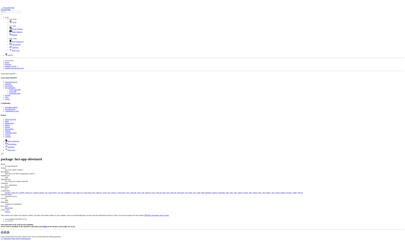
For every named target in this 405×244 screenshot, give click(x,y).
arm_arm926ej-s (66, 193)
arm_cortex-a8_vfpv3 (133, 193)
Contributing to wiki (12, 111)
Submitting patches (11, 107)
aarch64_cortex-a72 (25, 193)
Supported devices (11, 82)
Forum (7, 99)
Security (8, 95)
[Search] (2, 14)
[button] (7, 17)
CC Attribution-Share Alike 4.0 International (15, 238)
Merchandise (9, 129)
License (7, 135)
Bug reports (9, 208)
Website (7, 131)
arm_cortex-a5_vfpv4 (99, 193)
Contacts (8, 136)
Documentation (10, 88)
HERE (45, 226)
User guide (13, 91)
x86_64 (300, 193)
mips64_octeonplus (218, 193)
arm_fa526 (188, 193)
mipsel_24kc (248, 193)
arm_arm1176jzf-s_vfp (52, 193)
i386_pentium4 (206, 193)
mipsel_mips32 (280, 193)
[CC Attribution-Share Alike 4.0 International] (5, 233)
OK (146, 215)
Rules (7, 121)
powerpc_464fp (291, 193)
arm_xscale (196, 193)
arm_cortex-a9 (146, 193)
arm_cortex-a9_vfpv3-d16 (175, 193)
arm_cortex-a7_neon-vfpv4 (116, 193)
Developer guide (14, 93)
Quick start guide (15, 90)
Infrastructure (9, 123)
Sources (7, 212)
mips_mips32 (238, 193)
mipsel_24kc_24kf (259, 193)
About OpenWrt (10, 119)
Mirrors (7, 125)
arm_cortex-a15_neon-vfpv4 (81, 193)
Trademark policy (11, 133)
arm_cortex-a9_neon (159, 193)
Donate (7, 127)
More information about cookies (158, 215)
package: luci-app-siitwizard (14, 68)
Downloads (9, 86)
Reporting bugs (10, 109)
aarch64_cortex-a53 (11, 193)
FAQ (6, 97)
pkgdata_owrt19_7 (11, 66)
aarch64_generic (38, 193)
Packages (8, 64)
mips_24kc (229, 193)
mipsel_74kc (270, 193)
